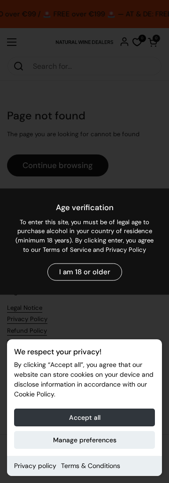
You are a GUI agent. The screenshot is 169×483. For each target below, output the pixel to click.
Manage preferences (84, 440)
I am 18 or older (84, 272)
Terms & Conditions (90, 465)
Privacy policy (35, 465)
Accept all (84, 417)
